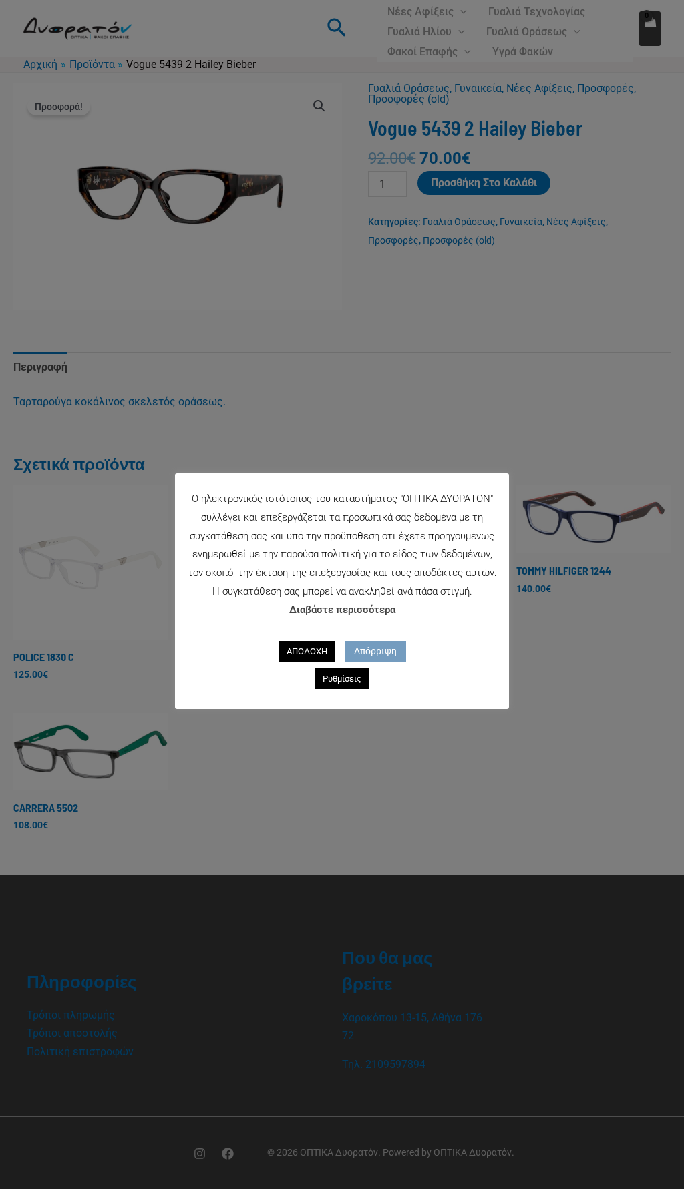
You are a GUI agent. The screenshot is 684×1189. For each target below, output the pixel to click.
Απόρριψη (375, 651)
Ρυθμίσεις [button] (342, 679)
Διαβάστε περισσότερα (342, 610)
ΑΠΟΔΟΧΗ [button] (307, 651)
